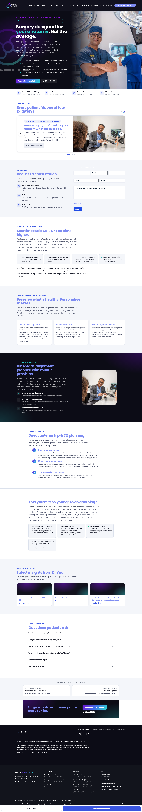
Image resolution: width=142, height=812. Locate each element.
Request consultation (101, 809)
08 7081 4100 (50, 81)
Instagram (26, 782)
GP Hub (119, 786)
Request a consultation (27, 81)
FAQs (113, 786)
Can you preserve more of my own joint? (44, 640)
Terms (110, 789)
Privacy (103, 789)
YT (89, 734)
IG (84, 734)
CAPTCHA (77, 204)
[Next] (121, 134)
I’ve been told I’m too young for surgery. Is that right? (49, 646)
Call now (32, 809)
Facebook (18, 782)
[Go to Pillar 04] (74, 154)
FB (80, 734)
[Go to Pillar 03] (72, 154)
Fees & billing (105, 786)
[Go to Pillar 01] (68, 154)
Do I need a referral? (36, 666)
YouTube (34, 782)
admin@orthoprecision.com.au (111, 780)
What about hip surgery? (38, 660)
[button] (34, 5)
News (116, 789)
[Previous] (20, 134)
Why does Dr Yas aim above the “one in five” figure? (49, 653)
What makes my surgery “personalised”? (44, 633)
